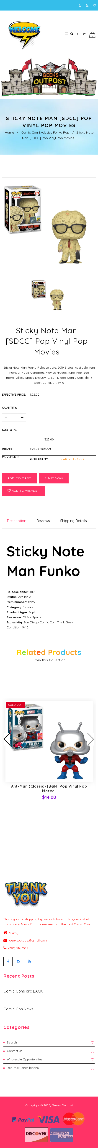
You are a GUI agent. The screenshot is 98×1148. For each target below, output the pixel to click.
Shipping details (73, 520)
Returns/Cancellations (51, 1068)
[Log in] (80, 5)
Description (16, 520)
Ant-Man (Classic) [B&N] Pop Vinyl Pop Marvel (49, 788)
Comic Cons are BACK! (23, 991)
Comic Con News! (18, 1009)
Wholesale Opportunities (51, 1059)
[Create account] (88, 5)
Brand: (7, 449)
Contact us (51, 1051)
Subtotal (9, 430)
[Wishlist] (94, 5)
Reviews (43, 520)
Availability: (39, 459)
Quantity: (9, 407)
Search (51, 1042)
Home (9, 132)
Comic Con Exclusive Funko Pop (45, 132)
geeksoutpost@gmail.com (28, 940)
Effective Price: (14, 394)
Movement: (10, 457)
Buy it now (53, 478)
